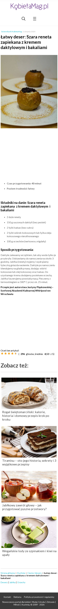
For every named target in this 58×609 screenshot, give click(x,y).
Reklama (17, 597)
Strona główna (8, 573)
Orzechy (21, 582)
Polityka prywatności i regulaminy (39, 597)
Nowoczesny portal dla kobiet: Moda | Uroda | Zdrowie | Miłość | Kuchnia (29, 603)
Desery (4, 582)
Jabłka (12, 582)
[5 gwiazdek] (15, 353)
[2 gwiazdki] (5, 353)
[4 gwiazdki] (12, 353)
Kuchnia (21, 573)
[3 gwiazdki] (9, 353)
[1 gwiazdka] (2, 353)
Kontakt (7, 597)
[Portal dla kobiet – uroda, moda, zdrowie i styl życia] (29, 7)
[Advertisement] (29, 155)
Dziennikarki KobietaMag (11, 31)
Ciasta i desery (34, 573)
